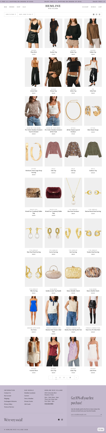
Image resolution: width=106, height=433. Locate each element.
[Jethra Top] (73, 72)
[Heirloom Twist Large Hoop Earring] (34, 151)
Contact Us (7, 393)
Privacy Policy (8, 404)
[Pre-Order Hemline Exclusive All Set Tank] (53, 111)
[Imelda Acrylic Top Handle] (53, 272)
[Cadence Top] (93, 151)
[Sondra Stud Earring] (93, 233)
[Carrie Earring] (53, 233)
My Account (7, 395)
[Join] (99, 414)
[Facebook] (59, 419)
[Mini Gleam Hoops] (93, 111)
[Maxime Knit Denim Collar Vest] (53, 311)
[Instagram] (62, 419)
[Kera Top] (53, 351)
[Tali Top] (73, 151)
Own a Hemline (28, 398)
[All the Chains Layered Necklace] (73, 111)
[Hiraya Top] (53, 72)
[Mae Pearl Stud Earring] (34, 233)
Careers (26, 395)
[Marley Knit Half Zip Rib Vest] (73, 311)
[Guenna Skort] (34, 351)
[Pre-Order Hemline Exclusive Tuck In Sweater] (34, 111)
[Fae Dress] (34, 311)
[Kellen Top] (73, 33)
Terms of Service (9, 407)
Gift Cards (27, 404)
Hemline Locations (29, 393)
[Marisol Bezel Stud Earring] (93, 192)
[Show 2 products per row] (93, 14)
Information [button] (9, 390)
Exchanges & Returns (10, 401)
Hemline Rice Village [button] (54, 390)
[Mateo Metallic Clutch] (73, 272)
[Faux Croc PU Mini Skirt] (93, 311)
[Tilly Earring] (34, 272)
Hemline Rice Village (15, 429)
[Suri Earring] (73, 233)
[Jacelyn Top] (53, 33)
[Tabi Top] (53, 151)
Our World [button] (29, 390)
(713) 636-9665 (49, 403)
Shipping (6, 398)
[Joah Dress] (93, 351)
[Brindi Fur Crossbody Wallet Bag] (34, 192)
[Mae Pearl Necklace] (73, 192)
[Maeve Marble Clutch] (93, 272)
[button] (12, 7)
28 (70, 377)
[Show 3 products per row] (96, 14)
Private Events (28, 401)
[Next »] (76, 377)
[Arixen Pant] (34, 72)
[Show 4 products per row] (100, 14)
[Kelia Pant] (93, 72)
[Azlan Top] (73, 351)
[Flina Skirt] (34, 33)
